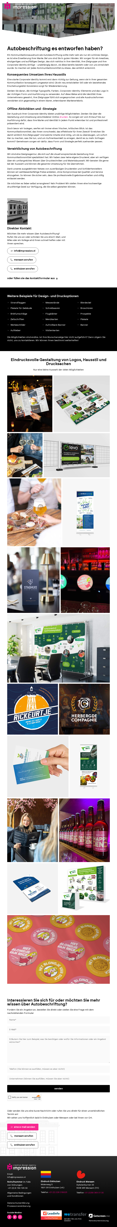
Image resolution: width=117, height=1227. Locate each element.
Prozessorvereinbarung (18, 1206)
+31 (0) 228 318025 (58, 1192)
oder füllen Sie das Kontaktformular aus (31, 278)
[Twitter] (15, 1217)
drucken (63, 117)
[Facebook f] (9, 1217)
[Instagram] (20, 1217)
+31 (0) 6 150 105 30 (18, 1188)
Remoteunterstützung (99, 1221)
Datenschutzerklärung (18, 1203)
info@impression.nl (16, 1177)
